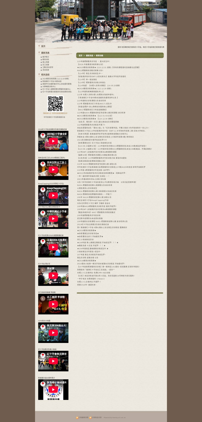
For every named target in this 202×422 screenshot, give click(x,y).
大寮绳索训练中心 (49, 87)
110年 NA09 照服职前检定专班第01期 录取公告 (97, 164)
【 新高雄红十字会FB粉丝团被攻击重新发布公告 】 (98, 98)
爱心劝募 (45, 62)
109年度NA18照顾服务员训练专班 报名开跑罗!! (96, 206)
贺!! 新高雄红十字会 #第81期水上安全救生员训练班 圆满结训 (102, 227)
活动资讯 (150, 7)
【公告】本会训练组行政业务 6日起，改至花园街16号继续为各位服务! (105, 276)
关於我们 (116, 7)
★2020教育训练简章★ (86, 231)
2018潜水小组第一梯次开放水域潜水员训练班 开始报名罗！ (101, 264)
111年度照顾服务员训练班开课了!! (91, 125)
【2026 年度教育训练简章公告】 (90, 64)
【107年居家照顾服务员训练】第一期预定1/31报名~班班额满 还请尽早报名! (108, 267)
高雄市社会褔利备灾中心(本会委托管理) (57, 84)
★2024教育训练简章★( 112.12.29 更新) (94, 89)
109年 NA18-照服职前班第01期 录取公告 (94, 197)
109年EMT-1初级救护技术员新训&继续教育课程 (97, 209)
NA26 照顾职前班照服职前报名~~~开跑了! (94, 194)
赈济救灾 (45, 57)
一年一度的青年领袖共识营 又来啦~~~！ (93, 176)
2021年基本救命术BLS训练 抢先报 (91, 179)
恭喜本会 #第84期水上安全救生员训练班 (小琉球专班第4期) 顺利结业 (105, 137)
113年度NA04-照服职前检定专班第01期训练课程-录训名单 (101, 113)
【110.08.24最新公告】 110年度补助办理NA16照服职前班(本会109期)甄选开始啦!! (111, 146)
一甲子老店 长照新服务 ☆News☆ (91, 279)
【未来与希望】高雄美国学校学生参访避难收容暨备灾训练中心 (102, 134)
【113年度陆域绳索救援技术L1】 (91, 92)
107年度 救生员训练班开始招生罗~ (91, 255)
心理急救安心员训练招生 (87, 188)
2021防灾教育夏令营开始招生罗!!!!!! (92, 140)
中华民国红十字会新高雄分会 (54, 117)
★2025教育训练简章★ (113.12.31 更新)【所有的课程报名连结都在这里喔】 (109, 67)
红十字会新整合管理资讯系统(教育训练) (57, 92)
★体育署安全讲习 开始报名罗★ (90, 237)
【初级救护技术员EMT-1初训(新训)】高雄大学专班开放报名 (101, 77)
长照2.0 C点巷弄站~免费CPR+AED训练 (93, 273)
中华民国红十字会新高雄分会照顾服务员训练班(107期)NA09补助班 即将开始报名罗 (111, 167)
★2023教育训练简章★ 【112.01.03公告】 (95, 116)
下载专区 (139, 7)
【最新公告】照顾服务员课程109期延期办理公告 (97, 155)
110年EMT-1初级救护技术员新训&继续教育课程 (97, 152)
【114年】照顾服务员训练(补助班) (91, 83)
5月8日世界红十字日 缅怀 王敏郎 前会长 (93, 203)
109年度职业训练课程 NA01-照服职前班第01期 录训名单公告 (102, 221)
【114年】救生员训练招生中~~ (90, 74)
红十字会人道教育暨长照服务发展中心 (56, 89)
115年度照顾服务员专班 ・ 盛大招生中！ (94, 61)
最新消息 (128, 7)
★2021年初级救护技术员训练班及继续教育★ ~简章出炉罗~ (101, 173)
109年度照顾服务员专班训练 (89, 215)
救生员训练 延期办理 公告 (87, 258)
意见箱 (160, 7)
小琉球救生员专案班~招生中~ (89, 252)
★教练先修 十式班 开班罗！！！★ (91, 246)
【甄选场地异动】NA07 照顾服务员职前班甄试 (96, 212)
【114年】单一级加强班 (87, 80)
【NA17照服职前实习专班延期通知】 (92, 110)
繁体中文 (144, 3)
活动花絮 (45, 70)
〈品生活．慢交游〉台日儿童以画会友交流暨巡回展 (98, 122)
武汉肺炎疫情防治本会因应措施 (90, 218)
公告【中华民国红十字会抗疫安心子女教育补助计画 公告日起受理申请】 (107, 182)
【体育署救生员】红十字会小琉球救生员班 (94, 143)
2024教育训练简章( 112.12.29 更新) (55, 79)
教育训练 (99, 55)
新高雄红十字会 (44, 3)
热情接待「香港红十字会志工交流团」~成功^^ (96, 270)
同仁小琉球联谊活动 (85, 240)
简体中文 (152, 3)
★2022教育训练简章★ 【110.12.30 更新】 (95, 119)
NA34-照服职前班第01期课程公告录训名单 (94, 185)
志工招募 (45, 65)
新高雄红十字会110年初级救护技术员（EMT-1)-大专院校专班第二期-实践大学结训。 (111, 131)
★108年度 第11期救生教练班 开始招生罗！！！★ (97, 243)
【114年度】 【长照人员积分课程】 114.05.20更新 (98, 86)
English (161, 3)
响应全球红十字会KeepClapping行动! (93, 200)
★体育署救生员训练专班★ (88, 234)
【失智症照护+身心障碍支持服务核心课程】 (95, 107)
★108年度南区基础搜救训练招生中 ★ (92, 249)
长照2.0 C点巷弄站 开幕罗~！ (89, 282)
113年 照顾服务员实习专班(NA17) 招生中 (94, 104)
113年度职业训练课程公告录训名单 (91, 101)
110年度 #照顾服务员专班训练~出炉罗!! (93, 170)
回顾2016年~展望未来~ (87, 285)
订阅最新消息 (83, 417)
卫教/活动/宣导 (47, 67)
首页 (80, 55)
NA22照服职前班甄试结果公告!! (90, 70)
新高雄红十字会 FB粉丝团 (51, 81)
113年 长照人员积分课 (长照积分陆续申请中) (95, 95)
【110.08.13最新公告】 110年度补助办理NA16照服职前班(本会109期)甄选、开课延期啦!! (114, 149)
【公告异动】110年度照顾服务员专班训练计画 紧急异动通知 (102, 158)
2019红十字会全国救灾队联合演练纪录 (93, 224)
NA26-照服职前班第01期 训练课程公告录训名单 (97, 191)
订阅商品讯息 (97, 417)
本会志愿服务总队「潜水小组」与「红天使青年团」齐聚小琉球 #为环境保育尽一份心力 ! (113, 128)
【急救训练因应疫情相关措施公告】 (91, 161)
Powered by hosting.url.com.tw (115, 417)
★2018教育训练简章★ (86, 261)
